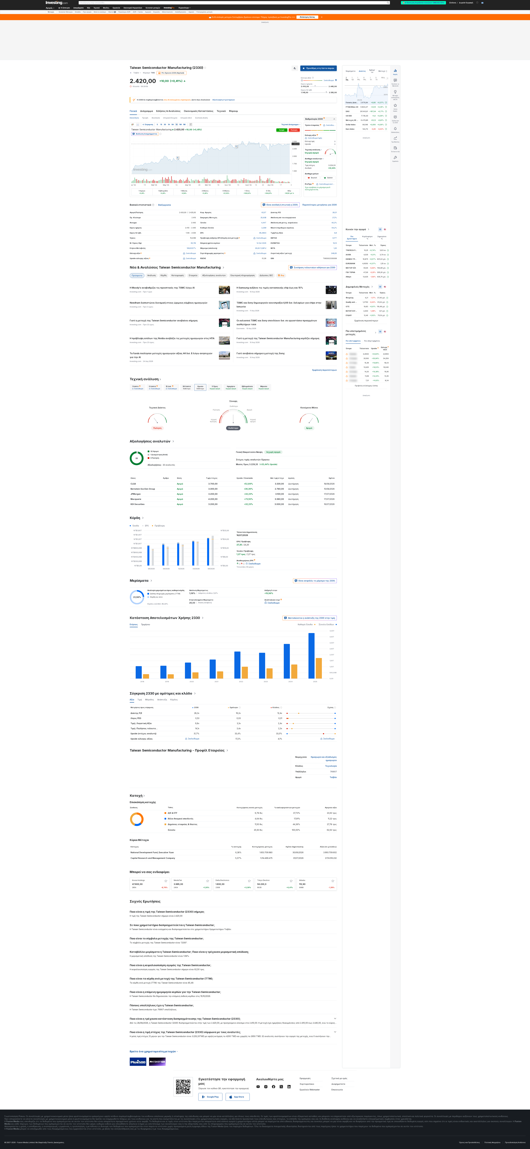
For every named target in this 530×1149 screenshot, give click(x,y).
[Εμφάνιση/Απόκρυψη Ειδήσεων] (190, 124)
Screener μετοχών (153, 8)
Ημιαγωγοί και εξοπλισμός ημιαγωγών (324, 758)
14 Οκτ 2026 (261, 243)
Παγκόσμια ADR (124, 12)
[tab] (137, 387)
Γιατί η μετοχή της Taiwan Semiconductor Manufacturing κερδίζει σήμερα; (278, 338)
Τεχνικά (221, 111)
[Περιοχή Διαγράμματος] (137, 124)
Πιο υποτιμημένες (353, 341)
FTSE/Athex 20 (352, 107)
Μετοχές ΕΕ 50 (352, 120)
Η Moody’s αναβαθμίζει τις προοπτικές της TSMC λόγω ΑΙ (162, 287)
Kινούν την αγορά (356, 229)
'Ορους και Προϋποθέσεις (469, 1142)
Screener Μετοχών (66, 12)
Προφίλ (145, 118)
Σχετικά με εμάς (339, 1078)
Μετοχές (382, 71)
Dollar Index (351, 125)
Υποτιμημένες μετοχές (204, 12)
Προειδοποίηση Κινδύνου (515, 1142)
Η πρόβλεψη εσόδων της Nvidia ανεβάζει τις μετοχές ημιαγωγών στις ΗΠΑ (172, 338)
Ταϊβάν (333, 777)
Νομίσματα (350, 71)
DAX (347, 111)
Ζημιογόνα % (381, 237)
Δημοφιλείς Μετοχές (357, 286)
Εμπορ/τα (372, 71)
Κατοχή (136, 796)
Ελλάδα (78, 12)
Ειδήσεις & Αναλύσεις (168, 111)
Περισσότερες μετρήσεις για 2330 (319, 205)
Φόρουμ (233, 111)
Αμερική (148, 12)
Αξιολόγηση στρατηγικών (223, 100)
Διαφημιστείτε (338, 1084)
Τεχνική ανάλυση (144, 379)
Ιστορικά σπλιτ (186, 118)
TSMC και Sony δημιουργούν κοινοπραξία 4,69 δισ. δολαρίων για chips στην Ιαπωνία (279, 304)
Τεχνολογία (331, 766)
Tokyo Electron (263, 880)
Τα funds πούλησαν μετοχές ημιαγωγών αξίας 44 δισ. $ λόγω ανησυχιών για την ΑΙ (171, 355)
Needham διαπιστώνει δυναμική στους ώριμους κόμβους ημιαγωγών (168, 302)
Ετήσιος (134, 624)
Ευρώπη (156, 12)
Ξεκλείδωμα (329, 80)
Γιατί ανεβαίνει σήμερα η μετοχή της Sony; (261, 353)
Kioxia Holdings (138, 880)
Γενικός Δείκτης (353, 103)
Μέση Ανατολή (167, 12)
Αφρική (191, 12)
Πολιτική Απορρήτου (492, 1142)
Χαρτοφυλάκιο (307, 1084)
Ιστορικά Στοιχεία (170, 118)
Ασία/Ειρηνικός (180, 12)
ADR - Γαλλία (138, 12)
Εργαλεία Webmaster (310, 1089)
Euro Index (350, 129)
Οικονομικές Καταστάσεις (198, 111)
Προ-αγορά (87, 12)
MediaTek (178, 880)
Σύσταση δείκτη (201, 118)
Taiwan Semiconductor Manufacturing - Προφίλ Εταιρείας (177, 750)
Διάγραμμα (146, 111)
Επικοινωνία (337, 1089)
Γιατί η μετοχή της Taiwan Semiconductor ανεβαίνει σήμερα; (164, 320)
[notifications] (477, 2)
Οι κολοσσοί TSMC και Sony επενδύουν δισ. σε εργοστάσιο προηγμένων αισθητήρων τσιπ (277, 322)
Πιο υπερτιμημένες (372, 341)
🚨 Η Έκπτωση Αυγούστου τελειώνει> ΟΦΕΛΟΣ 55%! (423, 3)
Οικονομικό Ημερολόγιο (133, 8)
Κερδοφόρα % (367, 237)
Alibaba (302, 880)
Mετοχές (51, 12)
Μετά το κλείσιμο (100, 12)
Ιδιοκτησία (156, 118)
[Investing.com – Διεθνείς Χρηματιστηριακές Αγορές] (57, 3)
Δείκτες (362, 71)
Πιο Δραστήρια (352, 237)
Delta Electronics (222, 880)
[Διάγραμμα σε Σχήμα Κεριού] (132, 124)
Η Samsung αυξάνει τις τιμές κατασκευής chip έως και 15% (270, 287)
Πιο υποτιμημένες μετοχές (356, 333)
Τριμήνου (145, 624)
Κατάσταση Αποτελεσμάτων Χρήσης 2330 (165, 618)
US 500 (349, 116)
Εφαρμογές (305, 1078)
